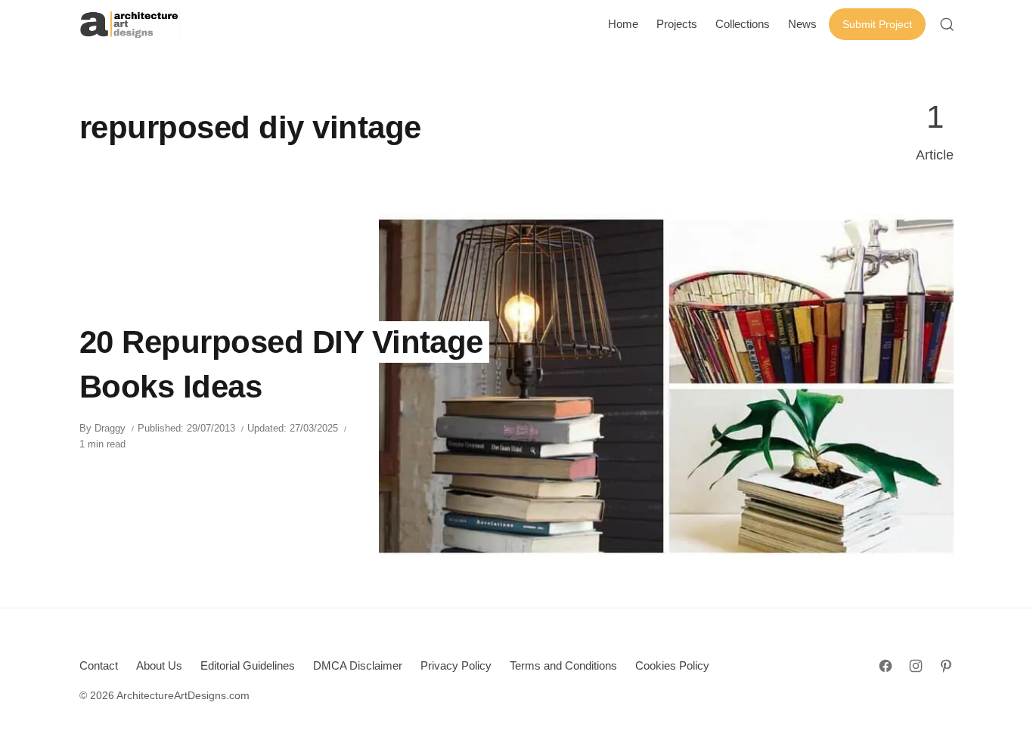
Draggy (110, 428)
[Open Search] (947, 24)
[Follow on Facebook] (885, 665)
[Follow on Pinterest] (946, 665)
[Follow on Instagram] (915, 665)
